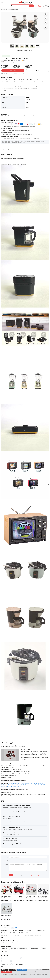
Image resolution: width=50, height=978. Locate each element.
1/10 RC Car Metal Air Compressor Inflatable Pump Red (17, 898)
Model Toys (3, 786)
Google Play (12, 969)
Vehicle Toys (4, 948)
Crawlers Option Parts (41, 932)
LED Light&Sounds (29, 932)
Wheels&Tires (4, 935)
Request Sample (23, 73)
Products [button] (13, 5)
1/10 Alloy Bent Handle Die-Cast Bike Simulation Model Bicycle (43, 898)
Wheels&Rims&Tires (25, 783)
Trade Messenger (22, 969)
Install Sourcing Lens (7, 971)
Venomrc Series (4, 930)
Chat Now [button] (38, 70)
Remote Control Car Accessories (15, 784)
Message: (6, 864)
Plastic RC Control (6, 961)
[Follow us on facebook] (40, 969)
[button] (2, 2)
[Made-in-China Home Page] (25, 2)
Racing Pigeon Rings (11, 786)
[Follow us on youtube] (46, 969)
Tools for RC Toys (42, 784)
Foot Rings (18, 786)
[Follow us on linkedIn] (35, 971)
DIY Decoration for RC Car (18, 932)
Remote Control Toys (22, 948)
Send (11, 875)
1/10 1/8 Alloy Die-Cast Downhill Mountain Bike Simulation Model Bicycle (6, 898)
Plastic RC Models (35, 961)
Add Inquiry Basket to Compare (25, 50)
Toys (6, 9)
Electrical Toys (13, 948)
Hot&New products (41, 930)
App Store (4, 969)
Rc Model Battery (15, 961)
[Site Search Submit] (31, 5)
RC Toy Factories (25, 958)
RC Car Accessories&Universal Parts (32, 935)
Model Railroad (5, 951)
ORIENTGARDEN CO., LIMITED (10, 60)
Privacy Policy (44, 974)
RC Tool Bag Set (28, 930)
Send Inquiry (13, 70)
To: (7, 860)
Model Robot (43, 948)
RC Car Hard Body (16, 935)
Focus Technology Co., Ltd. (16, 974)
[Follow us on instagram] (44, 969)
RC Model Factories (6, 958)
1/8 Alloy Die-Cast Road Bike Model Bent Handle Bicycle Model (30, 898)
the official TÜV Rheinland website (39, 745)
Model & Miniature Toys (13, 9)
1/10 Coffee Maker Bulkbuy (18, 964)
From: (7, 857)
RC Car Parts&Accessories (14, 783)
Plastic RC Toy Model (6, 964)
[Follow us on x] (42, 969)
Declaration (39, 974)
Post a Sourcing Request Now (37, 875)
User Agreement (32, 974)
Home (2, 9)
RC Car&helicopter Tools (6, 932)
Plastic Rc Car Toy (25, 961)
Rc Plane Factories (35, 958)
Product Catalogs (19, 927)
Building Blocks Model (34, 948)
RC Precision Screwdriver (18, 930)
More (2, 966)
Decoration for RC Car (33, 784)
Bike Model (25, 784)
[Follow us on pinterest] (48, 969)
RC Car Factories (16, 958)
